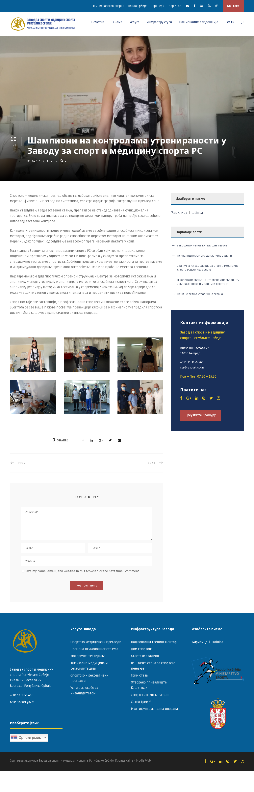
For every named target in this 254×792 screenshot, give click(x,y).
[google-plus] (188, 398)
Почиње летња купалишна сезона (200, 294)
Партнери (157, 6)
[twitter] (211, 398)
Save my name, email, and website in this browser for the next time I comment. (82, 571)
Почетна (98, 22)
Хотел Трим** (141, 702)
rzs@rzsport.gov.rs (22, 702)
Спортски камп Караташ (150, 695)
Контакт (233, 6)
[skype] (203, 398)
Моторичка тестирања (88, 656)
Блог (50, 160)
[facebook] (194, 6)
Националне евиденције (198, 22)
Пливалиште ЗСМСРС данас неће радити (204, 255)
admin (36, 160)
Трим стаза (139, 676)
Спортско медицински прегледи (95, 642)
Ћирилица (179, 213)
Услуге (135, 22)
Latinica (197, 213)
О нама (117, 22)
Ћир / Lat (174, 6)
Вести (229, 22)
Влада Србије (137, 6)
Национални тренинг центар (154, 642)
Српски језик (29, 737)
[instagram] (217, 6)
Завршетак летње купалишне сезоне (202, 245)
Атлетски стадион (145, 656)
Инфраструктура (159, 22)
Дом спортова (142, 649)
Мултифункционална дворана (154, 709)
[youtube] (209, 6)
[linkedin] (201, 6)
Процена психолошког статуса (94, 649)
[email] (187, 6)
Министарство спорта (108, 6)
